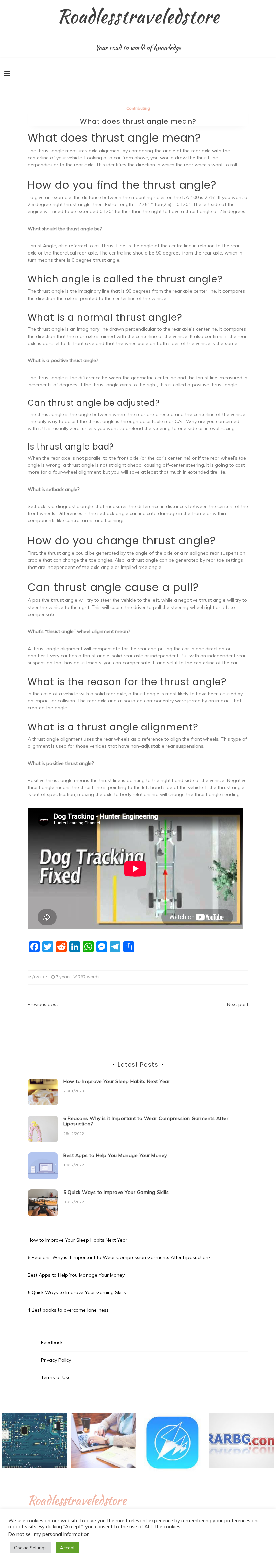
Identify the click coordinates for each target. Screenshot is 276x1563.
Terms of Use (56, 1377)
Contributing (138, 108)
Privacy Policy (56, 1360)
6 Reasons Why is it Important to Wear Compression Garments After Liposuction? (145, 1121)
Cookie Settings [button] (30, 1547)
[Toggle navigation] (7, 74)
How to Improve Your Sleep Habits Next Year (116, 1081)
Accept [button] (67, 1547)
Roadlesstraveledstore (138, 16)
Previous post (43, 1004)
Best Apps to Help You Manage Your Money (115, 1155)
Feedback (52, 1342)
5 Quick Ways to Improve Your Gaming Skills (116, 1192)
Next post (237, 1004)
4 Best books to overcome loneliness (68, 1310)
